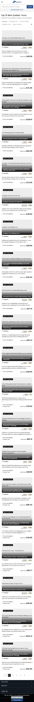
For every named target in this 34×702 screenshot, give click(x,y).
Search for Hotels (17, 24)
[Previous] (5, 675)
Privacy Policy (17, 700)
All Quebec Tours (6, 24)
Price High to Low (13, 21)
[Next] (29, 675)
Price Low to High (24, 21)
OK (17, 697)
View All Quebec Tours (17, 9)
